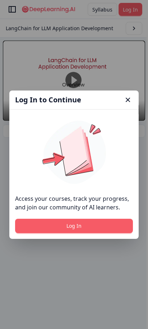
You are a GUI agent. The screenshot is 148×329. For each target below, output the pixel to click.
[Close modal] (127, 99)
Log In (74, 225)
